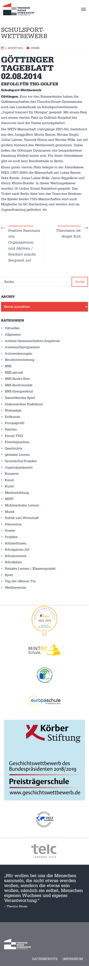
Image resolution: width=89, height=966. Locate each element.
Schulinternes (15, 556)
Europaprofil (14, 423)
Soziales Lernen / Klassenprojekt (30, 569)
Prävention (13, 524)
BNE (8, 366)
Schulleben (13, 562)
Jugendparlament (19, 467)
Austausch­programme (22, 347)
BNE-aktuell (14, 373)
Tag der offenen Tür (20, 581)
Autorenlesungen (18, 353)
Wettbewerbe (15, 588)
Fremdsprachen (17, 442)
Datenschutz (45, 959)
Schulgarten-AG (17, 550)
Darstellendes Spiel (20, 398)
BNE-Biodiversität (18, 385)
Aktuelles (12, 328)
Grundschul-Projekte (21, 461)
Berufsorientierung (19, 360)
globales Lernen (17, 455)
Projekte (11, 537)
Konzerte (12, 474)
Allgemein (13, 334)
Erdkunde (12, 417)
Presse (35, 48)
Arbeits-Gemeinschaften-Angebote (32, 341)
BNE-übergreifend (19, 391)
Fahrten (11, 429)
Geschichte (13, 448)
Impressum (73, 959)
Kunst (9, 480)
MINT (9, 499)
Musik (9, 512)
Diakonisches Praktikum (24, 404)
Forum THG (14, 436)
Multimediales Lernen (22, 505)
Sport (9, 575)
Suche (79, 282)
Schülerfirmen (15, 543)
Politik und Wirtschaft (22, 518)
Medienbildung (17, 493)
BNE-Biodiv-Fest (17, 379)
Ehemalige (13, 410)
